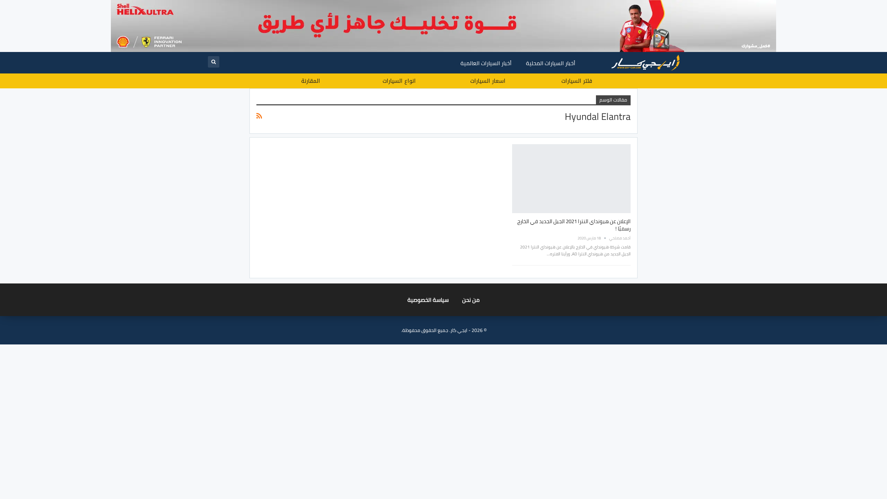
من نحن (471, 300)
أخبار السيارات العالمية (485, 63)
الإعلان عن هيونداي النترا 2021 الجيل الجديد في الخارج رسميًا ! (574, 225)
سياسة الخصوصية (428, 300)
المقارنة (310, 81)
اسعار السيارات (488, 81)
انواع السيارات (399, 81)
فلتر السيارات (576, 81)
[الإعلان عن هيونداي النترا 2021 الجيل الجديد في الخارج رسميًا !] (571, 178)
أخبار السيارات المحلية (550, 63)
